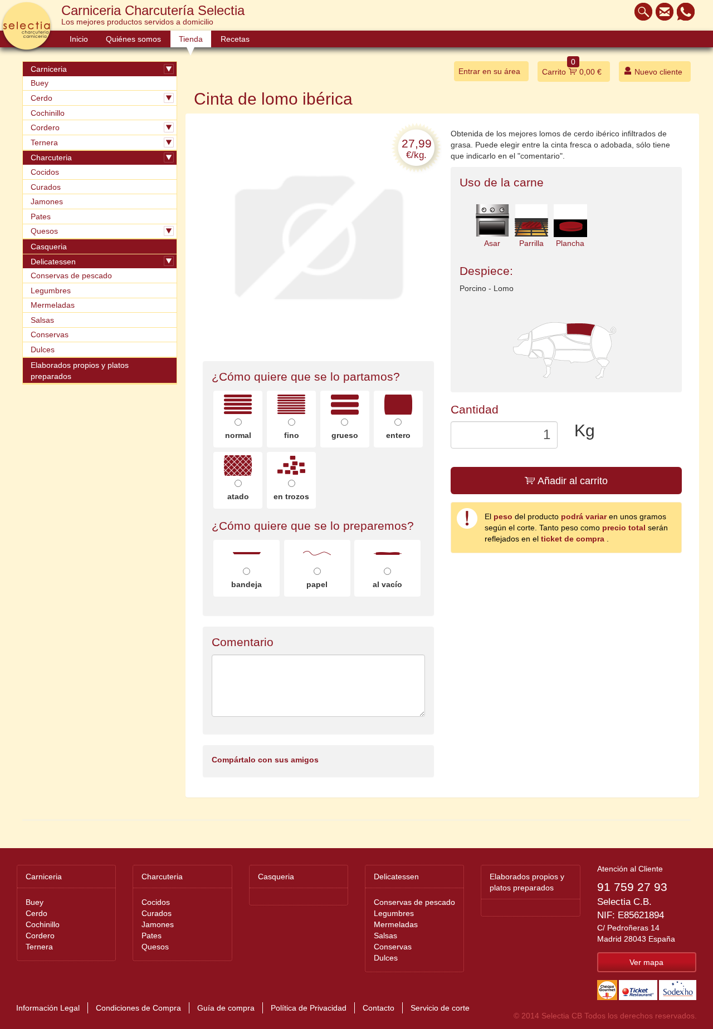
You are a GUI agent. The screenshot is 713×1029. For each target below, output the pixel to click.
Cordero (45, 127)
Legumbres (51, 290)
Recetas (235, 39)
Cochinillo (48, 113)
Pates (41, 216)
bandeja (246, 584)
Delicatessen (53, 261)
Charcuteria (51, 157)
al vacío (387, 584)
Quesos (44, 231)
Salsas (42, 320)
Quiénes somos (133, 39)
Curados (46, 187)
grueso (344, 435)
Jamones (47, 201)
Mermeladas (53, 305)
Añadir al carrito (571, 480)
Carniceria (49, 69)
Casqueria (49, 246)
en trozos (291, 496)
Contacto (378, 1007)
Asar (492, 243)
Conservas (50, 334)
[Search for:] (640, 12)
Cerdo (41, 97)
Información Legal (48, 1007)
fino (291, 435)
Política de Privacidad (308, 1007)
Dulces (43, 349)
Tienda (191, 39)
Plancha (570, 243)
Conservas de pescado (71, 275)
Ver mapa (646, 962)
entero (398, 435)
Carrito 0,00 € (572, 68)
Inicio (79, 39)
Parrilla (531, 243)
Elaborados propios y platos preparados (80, 371)
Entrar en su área (489, 71)
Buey (39, 82)
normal (238, 435)
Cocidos (45, 172)
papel (317, 584)
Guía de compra (226, 1007)
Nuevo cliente (657, 71)
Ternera (44, 142)
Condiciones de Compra (138, 1007)
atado (238, 496)
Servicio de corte (440, 1007)
